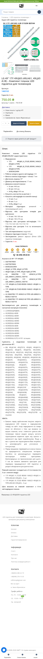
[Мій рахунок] (40, 6)
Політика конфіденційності (20, 562)
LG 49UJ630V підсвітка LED (20, 495)
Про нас (14, 558)
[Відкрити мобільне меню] (2, 6)
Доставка (14, 536)
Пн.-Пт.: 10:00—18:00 (18, 595)
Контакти (14, 555)
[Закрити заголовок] (40, 1)
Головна (5, 17)
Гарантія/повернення (19, 540)
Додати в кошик (18, 123)
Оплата (13, 533)
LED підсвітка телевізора (19, 17)
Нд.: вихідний (16, 602)
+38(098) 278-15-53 (17, 576)
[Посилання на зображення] (21, 511)
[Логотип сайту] (21, 5)
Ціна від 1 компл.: (8, 103)
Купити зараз (34, 123)
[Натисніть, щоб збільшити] (5, 58)
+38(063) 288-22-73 (17, 573)
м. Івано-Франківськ (18, 587)
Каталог (14, 529)
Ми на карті (15, 584)
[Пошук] (39, 12)
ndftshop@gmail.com (18, 580)
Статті (13, 551)
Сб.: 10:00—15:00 (17, 598)
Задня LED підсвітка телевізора (14, 20)
